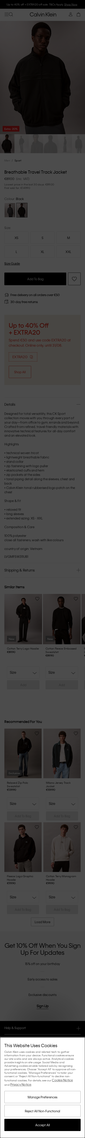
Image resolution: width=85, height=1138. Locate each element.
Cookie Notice (62, 1080)
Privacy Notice (20, 1084)
